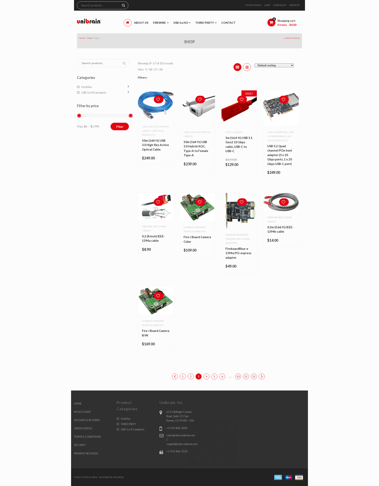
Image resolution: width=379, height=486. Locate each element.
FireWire (86, 87)
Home (82, 38)
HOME (78, 403)
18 (151, 69)
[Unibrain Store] (89, 20)
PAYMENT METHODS (86, 453)
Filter (119, 126)
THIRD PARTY (128, 424)
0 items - (286, 24)
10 (238, 376)
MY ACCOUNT (254, 5)
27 (156, 69)
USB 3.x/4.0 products (93, 92)
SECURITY (80, 445)
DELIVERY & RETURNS (87, 420)
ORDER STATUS (83, 428)
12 (253, 376)
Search (125, 5)
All (160, 69)
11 (246, 376)
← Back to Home (291, 38)
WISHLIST (294, 5)
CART (267, 5)
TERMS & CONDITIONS (87, 436)
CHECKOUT (280, 5)
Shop (89, 38)
